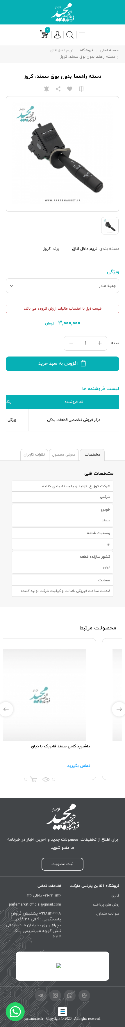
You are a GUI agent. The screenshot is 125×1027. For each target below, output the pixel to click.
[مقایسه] (81, 89)
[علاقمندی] (70, 89)
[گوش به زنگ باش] (46, 89)
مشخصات (92, 454)
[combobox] (62, 285)
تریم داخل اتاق (61, 50)
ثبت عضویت (62, 864)
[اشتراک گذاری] (58, 89)
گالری (115, 895)
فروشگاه (86, 50)
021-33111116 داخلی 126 (44, 895)
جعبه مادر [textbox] (107, 286)
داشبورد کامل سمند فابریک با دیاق (83, 746)
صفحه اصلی (109, 50)
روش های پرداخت (106, 904)
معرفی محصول (64, 454)
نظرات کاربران (34, 454)
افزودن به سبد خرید (58, 363)
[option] (62, 709)
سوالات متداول (107, 913)
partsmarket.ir (33, 1019)
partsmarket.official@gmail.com (35, 904)
